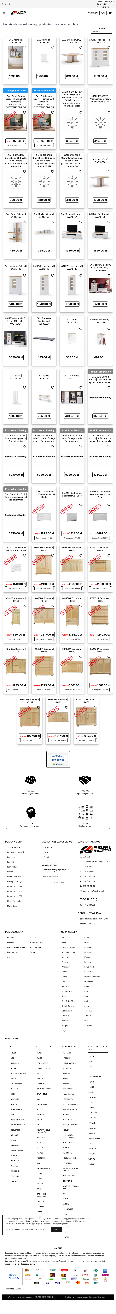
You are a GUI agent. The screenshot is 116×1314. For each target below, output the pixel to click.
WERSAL (91, 1154)
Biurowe (10, 937)
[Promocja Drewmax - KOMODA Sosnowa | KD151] (38, 661)
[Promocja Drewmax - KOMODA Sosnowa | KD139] (80, 711)
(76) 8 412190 (88, 881)
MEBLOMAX (67, 1120)
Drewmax (14, 1166)
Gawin (39, 1099)
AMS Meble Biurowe (18, 1073)
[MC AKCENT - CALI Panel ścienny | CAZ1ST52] (15, 232)
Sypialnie (11, 957)
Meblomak (66, 1114)
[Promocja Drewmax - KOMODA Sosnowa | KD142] (24, 711)
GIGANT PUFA (42, 1104)
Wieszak (88, 1020)
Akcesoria (66, 937)
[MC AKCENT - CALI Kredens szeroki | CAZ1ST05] (100, 57)
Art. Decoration (16, 1084)
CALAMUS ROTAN (18, 1125)
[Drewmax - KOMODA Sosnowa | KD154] (100, 616)
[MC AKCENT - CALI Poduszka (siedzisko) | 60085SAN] (44, 339)
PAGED (65, 1199)
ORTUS (65, 1194)
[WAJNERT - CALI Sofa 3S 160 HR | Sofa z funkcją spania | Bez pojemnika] (15, 456)
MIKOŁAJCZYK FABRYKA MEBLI (69, 1136)
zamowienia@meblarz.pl (93, 891)
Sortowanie (102, 29)
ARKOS (13, 1079)
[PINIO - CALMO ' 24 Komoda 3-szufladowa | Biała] (15, 565)
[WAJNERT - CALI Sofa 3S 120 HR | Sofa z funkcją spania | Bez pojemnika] (15, 514)
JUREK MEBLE (42, 1158)
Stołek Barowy (68, 1006)
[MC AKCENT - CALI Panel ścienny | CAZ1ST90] (100, 339)
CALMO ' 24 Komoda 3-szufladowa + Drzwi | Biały (44, 494)
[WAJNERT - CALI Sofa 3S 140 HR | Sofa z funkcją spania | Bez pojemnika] (72, 456)
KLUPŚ (39, 1179)
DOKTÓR (14, 1156)
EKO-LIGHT (15, 1171)
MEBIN (65, 1079)
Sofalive (91, 1092)
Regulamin (11, 857)
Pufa (86, 991)
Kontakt (10, 862)
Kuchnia (87, 962)
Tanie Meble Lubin (13, 1289)
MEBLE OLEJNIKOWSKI (71, 1109)
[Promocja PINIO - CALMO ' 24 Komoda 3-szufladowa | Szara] (66, 509)
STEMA (91, 1102)
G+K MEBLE (41, 1084)
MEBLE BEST (67, 1089)
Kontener (65, 957)
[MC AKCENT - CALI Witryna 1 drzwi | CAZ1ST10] (72, 285)
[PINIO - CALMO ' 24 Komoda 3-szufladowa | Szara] (72, 514)
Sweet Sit (92, 1128)
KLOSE (39, 1173)
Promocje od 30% (15, 896)
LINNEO (39, 1212)
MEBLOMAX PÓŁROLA (71, 1125)
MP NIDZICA (67, 1163)
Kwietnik (65, 967)
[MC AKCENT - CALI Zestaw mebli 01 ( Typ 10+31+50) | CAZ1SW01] (15, 339)
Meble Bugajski (68, 1094)
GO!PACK (40, 1109)
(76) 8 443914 (88, 871)
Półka (86, 986)
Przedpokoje (12, 952)
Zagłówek (88, 1025)
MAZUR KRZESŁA (69, 1063)
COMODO (14, 1135)
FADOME (40, 1053)
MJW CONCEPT (69, 1143)
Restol (90, 1061)
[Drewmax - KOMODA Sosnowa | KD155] (72, 616)
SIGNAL (91, 1082)
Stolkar (91, 1108)
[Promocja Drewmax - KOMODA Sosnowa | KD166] (38, 559)
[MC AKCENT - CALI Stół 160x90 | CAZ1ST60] (100, 181)
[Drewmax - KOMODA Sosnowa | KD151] (44, 666)
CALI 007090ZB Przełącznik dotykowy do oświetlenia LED (100, 99)
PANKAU (66, 1204)
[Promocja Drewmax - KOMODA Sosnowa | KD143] (95, 661)
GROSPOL (40, 1114)
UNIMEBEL (92, 1133)
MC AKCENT (67, 1068)
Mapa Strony (12, 906)
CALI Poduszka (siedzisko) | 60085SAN (43, 321)
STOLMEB (92, 1118)
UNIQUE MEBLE (94, 1138)
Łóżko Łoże (89, 972)
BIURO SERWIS (16, 1109)
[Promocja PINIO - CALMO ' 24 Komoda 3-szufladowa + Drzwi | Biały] (38, 509)
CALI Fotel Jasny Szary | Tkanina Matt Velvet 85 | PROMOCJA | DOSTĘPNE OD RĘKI (44, 101)
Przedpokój (67, 991)
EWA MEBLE (15, 1181)
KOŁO (39, 1189)
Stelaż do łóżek (68, 1001)
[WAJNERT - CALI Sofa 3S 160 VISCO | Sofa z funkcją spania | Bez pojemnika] (100, 397)
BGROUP (14, 1104)
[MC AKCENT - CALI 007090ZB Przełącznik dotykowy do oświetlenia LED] (100, 122)
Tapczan (88, 1011)
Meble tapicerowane (16, 947)
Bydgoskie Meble (17, 1120)
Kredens (87, 957)
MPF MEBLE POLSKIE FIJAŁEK (71, 1169)
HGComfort (41, 1137)
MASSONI (66, 1058)
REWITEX (91, 1066)
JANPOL (40, 1153)
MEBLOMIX (67, 1130)
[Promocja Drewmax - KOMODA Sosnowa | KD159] (10, 610)
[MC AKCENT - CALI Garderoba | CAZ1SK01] (72, 397)
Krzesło (65, 962)
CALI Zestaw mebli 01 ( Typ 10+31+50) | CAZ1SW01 (15, 321)
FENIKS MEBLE (42, 1063)
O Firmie (10, 872)
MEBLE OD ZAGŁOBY (71, 1104)
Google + (48, 857)
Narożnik (65, 986)
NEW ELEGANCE (69, 1176)
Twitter (47, 852)
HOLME (39, 1143)
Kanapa (87, 947)
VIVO (90, 1143)
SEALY (90, 1072)
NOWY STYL (67, 1181)
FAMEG (39, 1058)
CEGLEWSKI (15, 1130)
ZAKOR (91, 1164)
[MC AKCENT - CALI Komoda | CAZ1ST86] (44, 57)
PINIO (65, 1214)
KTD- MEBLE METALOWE (41, 1195)
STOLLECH (92, 1113)
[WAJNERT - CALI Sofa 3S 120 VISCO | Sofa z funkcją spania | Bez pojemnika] (100, 456)
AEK (12, 1058)
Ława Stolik (89, 967)
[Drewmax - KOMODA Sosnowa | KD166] (44, 565)
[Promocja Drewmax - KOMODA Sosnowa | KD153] (10, 661)
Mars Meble (67, 1053)
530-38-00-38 (88, 886)
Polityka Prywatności (16, 852)
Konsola (87, 952)
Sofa (86, 996)
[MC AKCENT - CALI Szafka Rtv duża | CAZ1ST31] (72, 232)
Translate (105, 7)
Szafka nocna (67, 1011)
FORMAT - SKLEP (43, 1068)
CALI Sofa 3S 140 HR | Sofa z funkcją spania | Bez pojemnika (72, 438)
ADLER (13, 1053)
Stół (86, 1001)
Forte (38, 1073)
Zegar (64, 1030)
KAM (38, 1163)
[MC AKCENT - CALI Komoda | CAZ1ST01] (15, 57)
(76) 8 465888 (88, 876)
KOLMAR (40, 1184)
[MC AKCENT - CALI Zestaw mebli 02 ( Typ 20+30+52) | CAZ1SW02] (100, 285)
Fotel (86, 942)
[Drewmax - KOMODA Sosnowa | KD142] (30, 717)
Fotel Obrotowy (68, 947)
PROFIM (66, 1237)
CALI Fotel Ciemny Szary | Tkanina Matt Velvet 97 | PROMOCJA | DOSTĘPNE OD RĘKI (16, 101)
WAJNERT (92, 1149)
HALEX (39, 1120)
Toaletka (65, 1016)
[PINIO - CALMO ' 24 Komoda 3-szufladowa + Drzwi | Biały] (44, 514)
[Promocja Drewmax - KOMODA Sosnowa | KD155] (66, 610)
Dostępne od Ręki (15, 881)
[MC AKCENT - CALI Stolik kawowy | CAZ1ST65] (72, 57)
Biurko (64, 942)
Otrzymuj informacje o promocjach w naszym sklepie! (56, 871)
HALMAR (40, 1125)
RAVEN (91, 1056)
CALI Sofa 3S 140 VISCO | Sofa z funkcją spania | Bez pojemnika (44, 438)
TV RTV (87, 1016)
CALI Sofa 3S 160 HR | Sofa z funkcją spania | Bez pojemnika (16, 438)
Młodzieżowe (35, 947)
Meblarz (66, 1084)
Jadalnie (33, 937)
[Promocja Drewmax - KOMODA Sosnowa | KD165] (66, 559)
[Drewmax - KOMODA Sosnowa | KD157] (44, 616)
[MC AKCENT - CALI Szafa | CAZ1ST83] (15, 397)
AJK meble (15, 1063)
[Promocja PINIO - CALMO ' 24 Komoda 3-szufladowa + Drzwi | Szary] (95, 509)
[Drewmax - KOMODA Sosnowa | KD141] (58, 717)
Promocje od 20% (15, 891)
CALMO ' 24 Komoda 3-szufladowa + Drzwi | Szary (100, 494)
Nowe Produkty (14, 877)
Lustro (64, 977)
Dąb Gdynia (15, 1145)
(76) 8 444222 (88, 866)
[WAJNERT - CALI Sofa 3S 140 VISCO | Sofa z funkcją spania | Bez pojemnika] (44, 456)
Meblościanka (68, 981)
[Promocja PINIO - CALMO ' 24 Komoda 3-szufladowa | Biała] (10, 559)
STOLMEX (92, 1123)
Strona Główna (13, 847)
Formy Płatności (14, 867)
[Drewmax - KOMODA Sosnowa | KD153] (15, 666)
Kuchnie (10, 942)
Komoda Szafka (68, 952)
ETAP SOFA (15, 1176)
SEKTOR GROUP (94, 1077)
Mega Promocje (14, 901)
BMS (12, 1114)
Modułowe (88, 981)
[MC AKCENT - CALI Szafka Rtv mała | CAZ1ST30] (100, 232)
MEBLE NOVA (68, 1099)
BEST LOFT (15, 1099)
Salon (32, 952)
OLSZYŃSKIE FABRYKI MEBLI (71, 1187)
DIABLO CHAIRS (17, 1150)
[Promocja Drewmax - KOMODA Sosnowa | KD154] (95, 610)
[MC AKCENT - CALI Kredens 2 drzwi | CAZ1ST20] (15, 285)
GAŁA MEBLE (42, 1094)
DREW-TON (15, 1161)
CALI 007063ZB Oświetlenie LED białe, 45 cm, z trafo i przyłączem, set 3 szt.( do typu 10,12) (44, 160)
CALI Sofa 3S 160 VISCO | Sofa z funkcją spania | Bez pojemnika (100, 380)
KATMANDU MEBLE (44, 1168)
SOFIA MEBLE (93, 1097)
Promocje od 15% (14, 886)
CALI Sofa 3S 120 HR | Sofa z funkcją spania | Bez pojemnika (16, 497)
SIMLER (91, 1087)
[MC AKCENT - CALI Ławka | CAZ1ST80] (44, 397)
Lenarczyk (41, 1207)
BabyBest (14, 1089)
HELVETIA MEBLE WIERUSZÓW (43, 1131)
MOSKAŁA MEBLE (69, 1158)
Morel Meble (67, 1153)
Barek (86, 937)
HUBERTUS (41, 1148)
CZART (13, 1140)
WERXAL (91, 1159)
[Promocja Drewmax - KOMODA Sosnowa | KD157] (38, 610)
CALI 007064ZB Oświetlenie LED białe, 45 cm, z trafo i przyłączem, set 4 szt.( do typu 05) (16, 160)
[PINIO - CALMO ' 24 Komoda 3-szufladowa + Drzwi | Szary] (100, 514)
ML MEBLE (67, 1148)
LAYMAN (40, 1201)
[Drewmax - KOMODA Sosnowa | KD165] (72, 565)
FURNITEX (40, 1079)
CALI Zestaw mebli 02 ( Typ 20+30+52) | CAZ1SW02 (100, 268)
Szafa (86, 1006)
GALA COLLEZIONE (44, 1089)
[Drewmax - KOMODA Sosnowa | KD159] (15, 616)
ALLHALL (14, 1068)
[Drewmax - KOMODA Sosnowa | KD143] (100, 666)
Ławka (64, 972)
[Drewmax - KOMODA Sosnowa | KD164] (100, 565)
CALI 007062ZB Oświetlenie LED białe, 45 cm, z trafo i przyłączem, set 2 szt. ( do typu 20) (72, 160)
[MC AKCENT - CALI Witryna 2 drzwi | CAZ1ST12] (44, 285)
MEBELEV (66, 1073)
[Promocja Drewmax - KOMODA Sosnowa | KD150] (66, 661)
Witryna (65, 1025)
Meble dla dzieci (37, 942)
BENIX (13, 1094)
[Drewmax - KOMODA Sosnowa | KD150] (72, 666)
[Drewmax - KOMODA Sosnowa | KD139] (86, 717)
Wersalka (65, 1020)
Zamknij (56, 1229)
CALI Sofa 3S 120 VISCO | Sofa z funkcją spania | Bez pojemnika (100, 438)
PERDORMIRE (68, 1209)
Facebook (48, 847)
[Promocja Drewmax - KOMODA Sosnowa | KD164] (95, 559)
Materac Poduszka (92, 977)
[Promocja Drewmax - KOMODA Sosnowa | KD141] (52, 711)
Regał (64, 996)
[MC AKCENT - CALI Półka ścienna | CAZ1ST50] (44, 232)
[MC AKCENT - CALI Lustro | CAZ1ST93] (72, 339)
